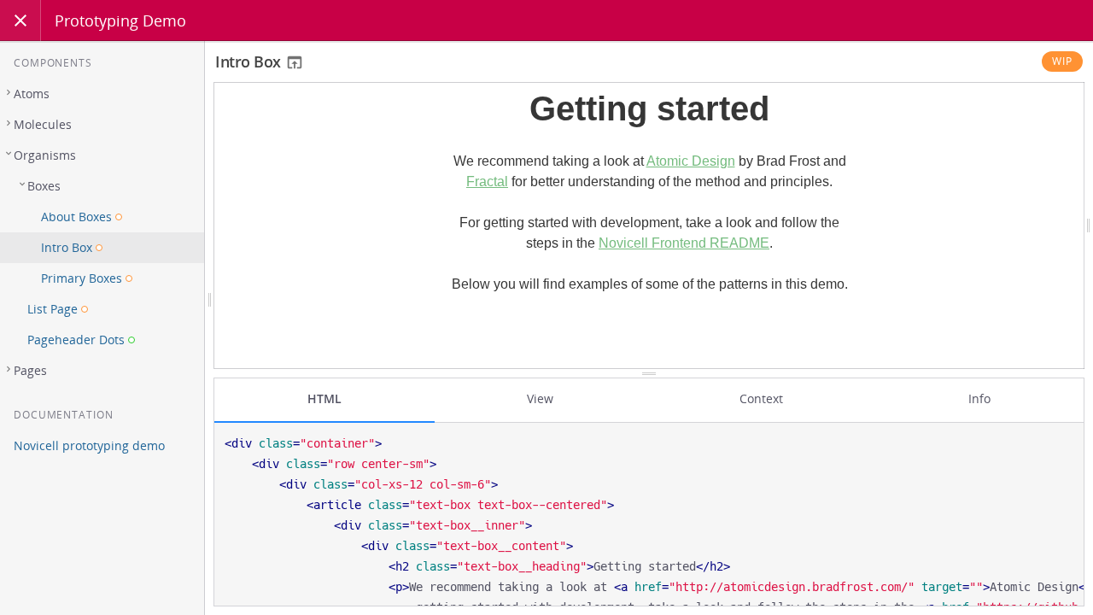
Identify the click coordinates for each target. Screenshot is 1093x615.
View (540, 398)
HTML (324, 398)
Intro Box (250, 61)
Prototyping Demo (120, 20)
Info (979, 398)
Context (761, 398)
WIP (1062, 61)
